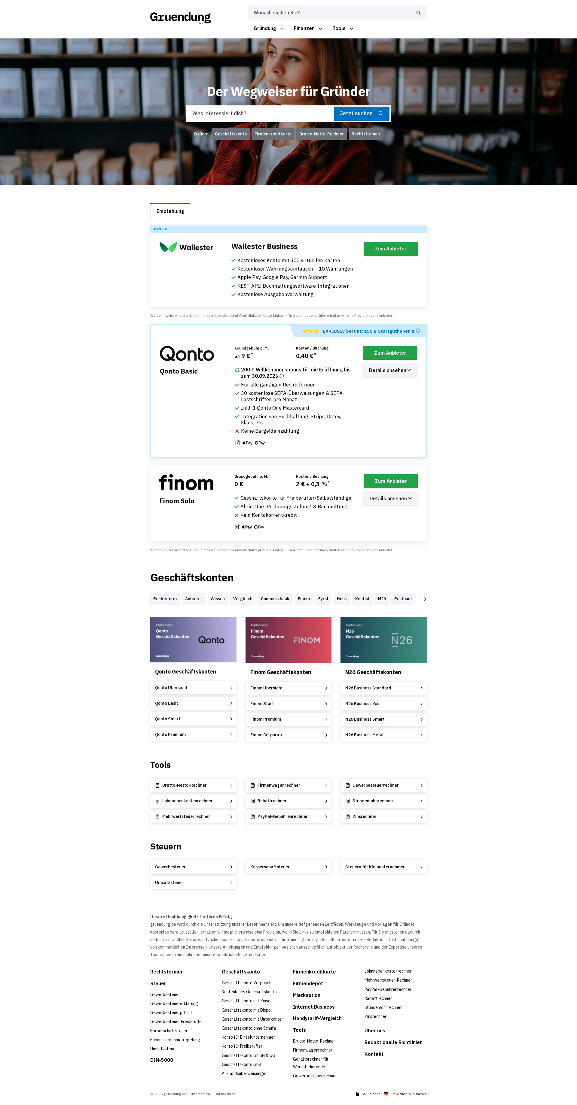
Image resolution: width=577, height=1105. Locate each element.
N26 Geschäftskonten (373, 672)
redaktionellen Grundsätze (241, 954)
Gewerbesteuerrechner (315, 1076)
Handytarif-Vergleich (317, 1018)
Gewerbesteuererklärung (174, 1003)
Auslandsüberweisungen (244, 1073)
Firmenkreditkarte (314, 972)
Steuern (166, 846)
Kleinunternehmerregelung (175, 1040)
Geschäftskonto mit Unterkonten (253, 1019)
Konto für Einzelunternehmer (248, 1037)
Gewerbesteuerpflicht (171, 1012)
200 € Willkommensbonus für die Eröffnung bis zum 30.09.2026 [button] (296, 373)
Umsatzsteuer (163, 1049)
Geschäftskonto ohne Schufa (249, 1028)
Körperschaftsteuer (169, 1031)
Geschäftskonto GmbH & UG (248, 1055)
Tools (160, 764)
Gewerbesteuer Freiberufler (176, 1021)
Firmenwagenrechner (312, 1050)
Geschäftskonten (192, 577)
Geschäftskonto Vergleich (246, 982)
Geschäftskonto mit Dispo (246, 1010)
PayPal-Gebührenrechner (388, 989)
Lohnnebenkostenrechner (388, 971)
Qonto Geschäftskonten (185, 671)
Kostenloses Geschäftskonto (249, 991)
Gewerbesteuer (165, 994)
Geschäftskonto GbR (241, 1064)
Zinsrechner (375, 1016)
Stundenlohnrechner (383, 1007)
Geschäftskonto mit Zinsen (247, 1001)
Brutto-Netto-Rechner (314, 1041)
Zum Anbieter (391, 249)
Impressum (200, 1094)
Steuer (158, 983)
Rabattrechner (378, 998)
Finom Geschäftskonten (280, 672)
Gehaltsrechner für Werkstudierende (310, 1062)
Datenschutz (225, 1094)
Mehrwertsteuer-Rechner (388, 980)
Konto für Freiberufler (242, 1046)
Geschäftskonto (241, 972)
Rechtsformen (167, 972)
